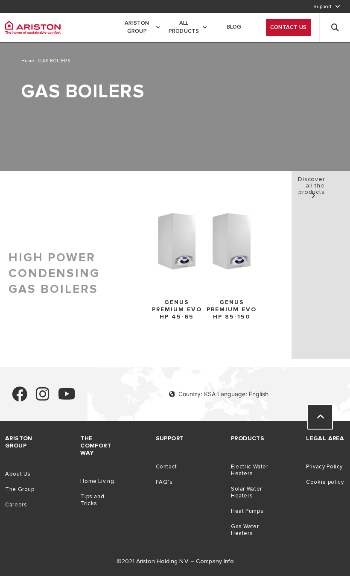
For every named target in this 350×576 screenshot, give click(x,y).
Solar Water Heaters (246, 492)
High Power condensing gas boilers (54, 273)
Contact (166, 466)
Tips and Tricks (92, 500)
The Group (20, 489)
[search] (335, 27)
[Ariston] (33, 27)
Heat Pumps (247, 511)
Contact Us (288, 27)
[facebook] (19, 397)
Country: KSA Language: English (223, 394)
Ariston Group (137, 27)
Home (28, 61)
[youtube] (67, 397)
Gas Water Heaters (245, 530)
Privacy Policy (324, 466)
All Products (184, 27)
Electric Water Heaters (249, 470)
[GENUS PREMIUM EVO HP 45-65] (176, 242)
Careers (16, 504)
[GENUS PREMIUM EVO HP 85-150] (231, 242)
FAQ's (164, 482)
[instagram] (43, 397)
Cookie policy (325, 482)
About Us (18, 474)
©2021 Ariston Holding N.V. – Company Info (175, 561)
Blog (234, 26)
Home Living (97, 481)
